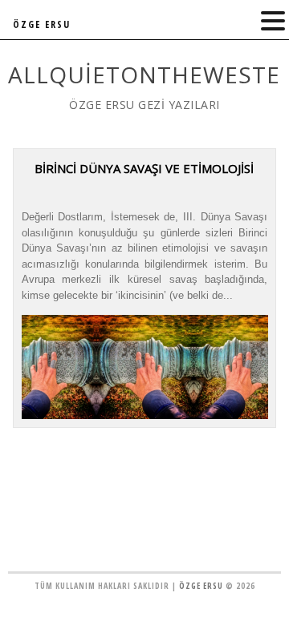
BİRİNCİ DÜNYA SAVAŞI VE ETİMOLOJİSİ (144, 168)
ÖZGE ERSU (42, 24)
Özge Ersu (201, 585)
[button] (273, 21)
